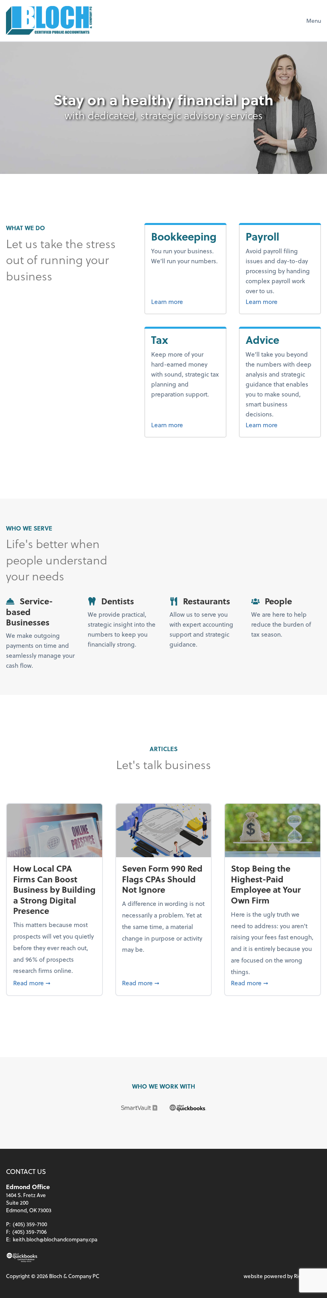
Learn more (185, 301)
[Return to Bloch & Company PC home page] (49, 20)
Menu (313, 20)
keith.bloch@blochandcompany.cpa (55, 1239)
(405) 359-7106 (29, 1231)
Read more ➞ (54, 982)
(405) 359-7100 (30, 1224)
